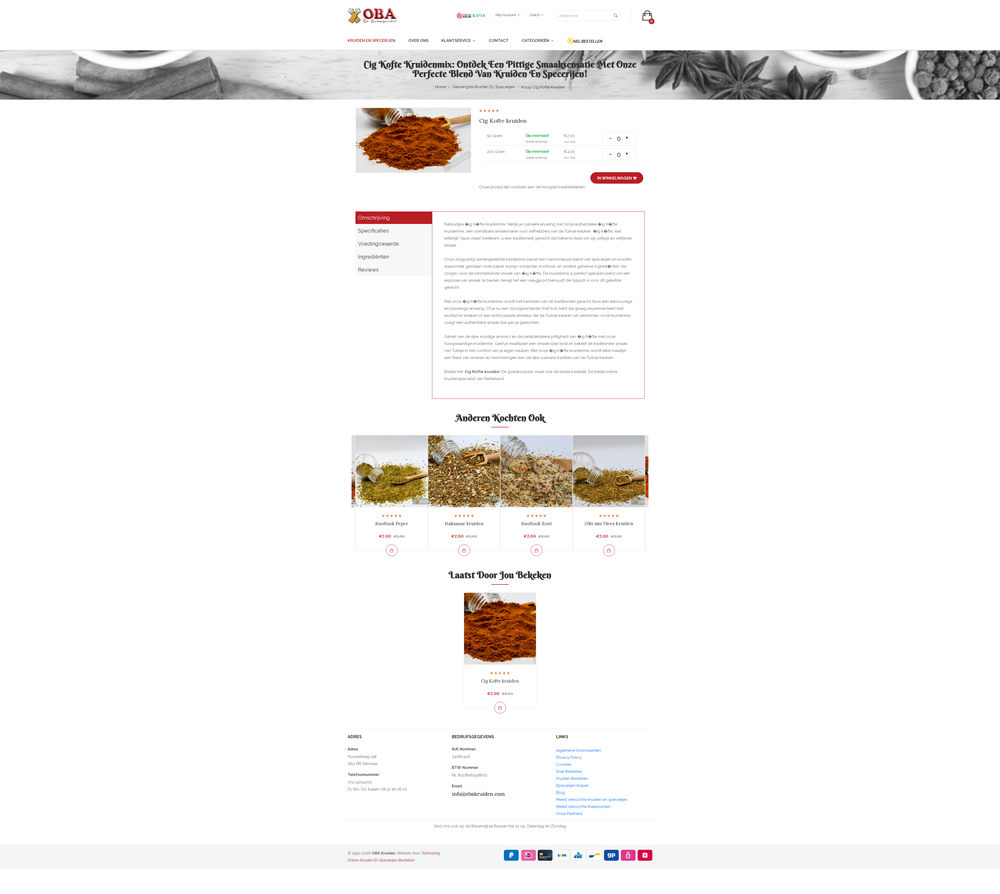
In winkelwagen (615, 178)
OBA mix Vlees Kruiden (609, 523)
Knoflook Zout (536, 523)
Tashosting (430, 853)
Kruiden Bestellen (572, 778)
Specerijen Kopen (572, 785)
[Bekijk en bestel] (392, 550)
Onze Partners (569, 813)
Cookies (563, 764)
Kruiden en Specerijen (371, 40)
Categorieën (536, 40)
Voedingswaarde (378, 244)
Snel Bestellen (569, 771)
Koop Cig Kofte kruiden (543, 87)
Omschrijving (374, 218)
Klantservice (456, 40)
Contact (499, 40)
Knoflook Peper (391, 523)
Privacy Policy (569, 757)
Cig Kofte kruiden (500, 681)
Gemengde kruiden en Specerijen (484, 87)
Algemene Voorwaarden (578, 750)
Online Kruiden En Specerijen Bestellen (381, 860)
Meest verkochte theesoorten (583, 806)
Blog (560, 792)
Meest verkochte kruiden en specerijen (591, 799)
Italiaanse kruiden (464, 523)
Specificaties (373, 231)
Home (440, 87)
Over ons (418, 40)
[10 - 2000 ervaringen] (464, 15)
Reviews (368, 270)
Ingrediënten (373, 257)
